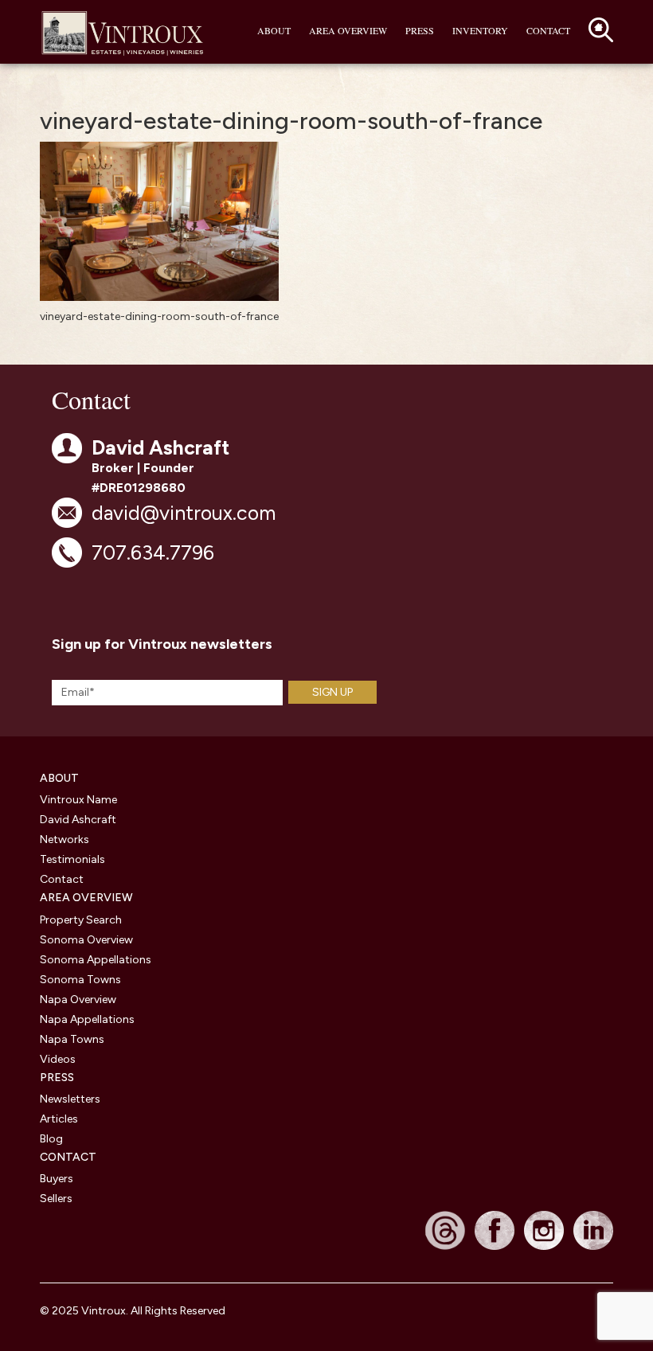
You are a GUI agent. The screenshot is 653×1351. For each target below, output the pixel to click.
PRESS (57, 1077)
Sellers (56, 1198)
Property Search (81, 920)
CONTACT (68, 1157)
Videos (58, 1059)
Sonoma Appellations (95, 959)
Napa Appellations (87, 1019)
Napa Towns (72, 1039)
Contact (548, 30)
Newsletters (70, 1099)
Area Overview (348, 30)
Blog (51, 1139)
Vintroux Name (78, 799)
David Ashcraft (78, 819)
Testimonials (72, 859)
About (274, 30)
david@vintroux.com (184, 513)
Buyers (56, 1178)
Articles (59, 1119)
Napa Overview (78, 999)
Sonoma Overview (86, 940)
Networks (64, 839)
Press (419, 30)
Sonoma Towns (80, 979)
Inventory (480, 30)
